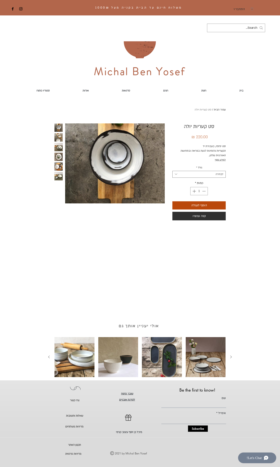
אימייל (222, 413)
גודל (199, 167)
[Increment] (194, 191)
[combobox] (199, 174)
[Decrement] (204, 191)
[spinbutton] (199, 191)
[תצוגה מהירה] (206, 357)
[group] (140, 357)
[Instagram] (21, 9)
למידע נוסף (220, 159)
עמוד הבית (220, 109)
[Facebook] (12, 9)
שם (224, 398)
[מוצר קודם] (231, 357)
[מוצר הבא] (49, 357)
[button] (252, 8)
